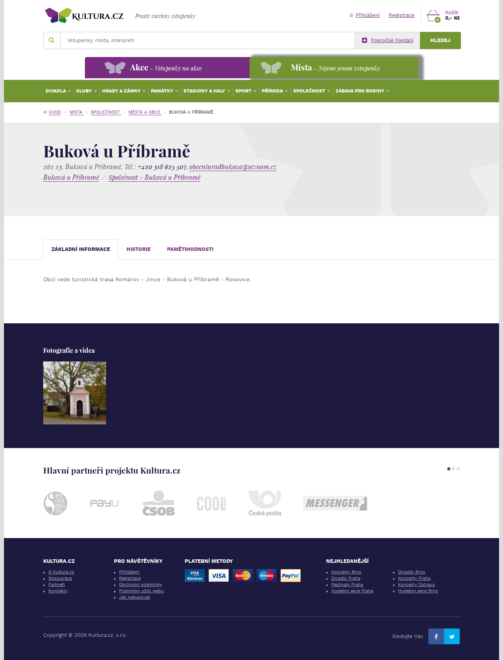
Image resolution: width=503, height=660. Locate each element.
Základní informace (80, 249)
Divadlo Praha (345, 578)
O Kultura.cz (61, 572)
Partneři (56, 584)
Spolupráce (60, 578)
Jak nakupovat (134, 597)
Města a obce (145, 112)
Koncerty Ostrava (416, 584)
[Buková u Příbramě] (74, 392)
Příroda (273, 91)
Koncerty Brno (346, 572)
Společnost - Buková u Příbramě (154, 177)
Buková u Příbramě (71, 177)
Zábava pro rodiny (361, 91)
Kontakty (58, 591)
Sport (244, 91)
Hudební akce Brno (418, 591)
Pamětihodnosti (190, 249)
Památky (162, 91)
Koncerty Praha (414, 578)
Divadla (56, 91)
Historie (139, 249)
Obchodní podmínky (140, 584)
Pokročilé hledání (392, 40)
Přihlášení (368, 15)
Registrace (402, 15)
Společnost (310, 91)
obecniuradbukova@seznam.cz (233, 166)
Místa (77, 112)
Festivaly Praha (347, 584)
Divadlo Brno (411, 572)
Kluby (84, 91)
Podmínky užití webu (141, 591)
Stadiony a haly (205, 91)
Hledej (440, 40)
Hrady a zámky (122, 91)
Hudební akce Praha (352, 591)
